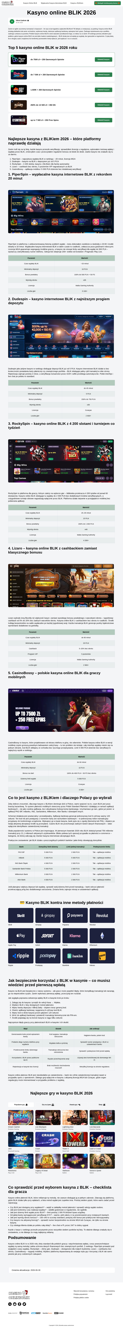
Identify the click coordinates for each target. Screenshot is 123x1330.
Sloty (100, 1104)
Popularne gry (19, 1104)
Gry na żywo (46, 1104)
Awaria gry (73, 1104)
